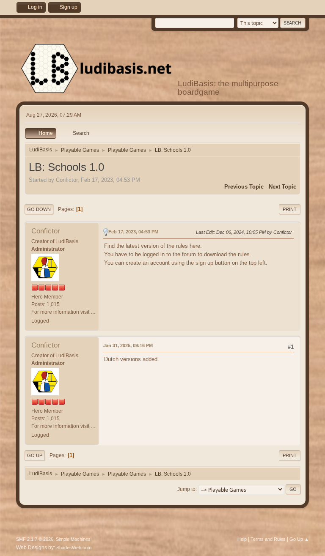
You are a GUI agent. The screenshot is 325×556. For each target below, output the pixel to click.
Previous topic (244, 187)
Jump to (186, 489)
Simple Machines (73, 539)
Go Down (39, 209)
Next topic (282, 187)
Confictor (45, 231)
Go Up (34, 455)
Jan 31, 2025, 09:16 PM (128, 345)
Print (290, 209)
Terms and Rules (268, 539)
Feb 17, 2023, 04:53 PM (133, 231)
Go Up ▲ (299, 539)
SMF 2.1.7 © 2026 (34, 539)
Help (242, 539)
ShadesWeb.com (73, 547)
